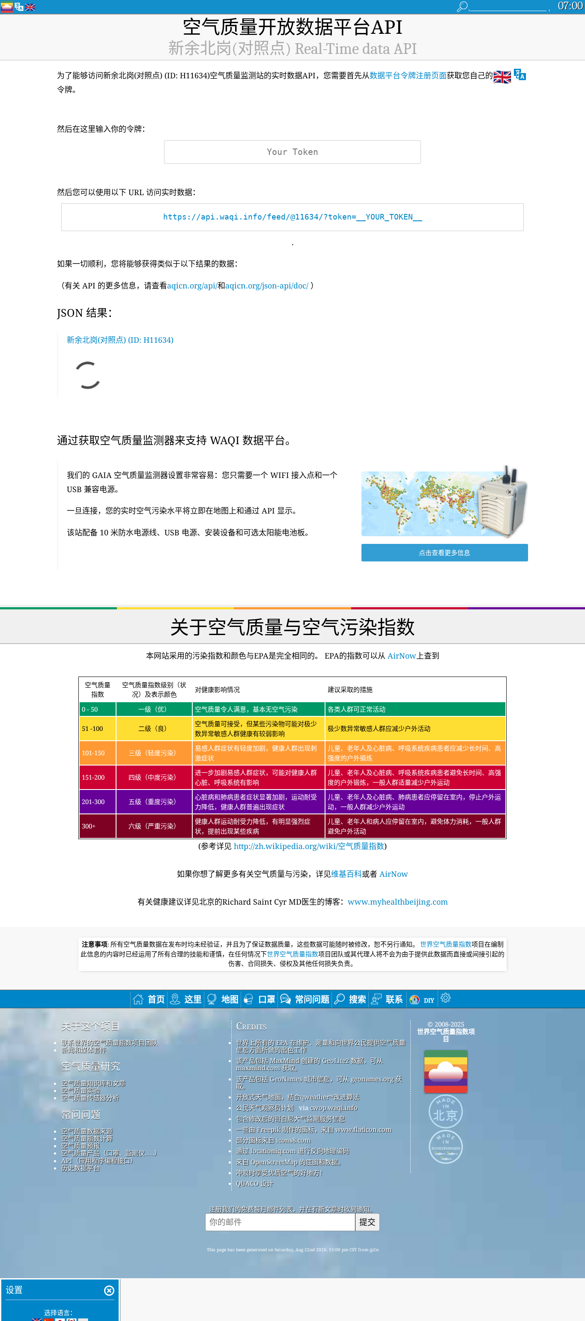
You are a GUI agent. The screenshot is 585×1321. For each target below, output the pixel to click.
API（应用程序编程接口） (99, 1160)
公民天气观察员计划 (265, 1107)
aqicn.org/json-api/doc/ (266, 285)
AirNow (400, 655)
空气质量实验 (80, 1090)
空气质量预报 (80, 1145)
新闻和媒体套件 (83, 1049)
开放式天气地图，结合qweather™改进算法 (297, 1096)
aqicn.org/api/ (192, 285)
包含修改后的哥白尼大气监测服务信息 (290, 1118)
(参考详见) (291, 766)
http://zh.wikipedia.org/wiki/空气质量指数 (308, 846)
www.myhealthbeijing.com (398, 901)
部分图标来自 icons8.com (273, 1140)
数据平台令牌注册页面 (408, 75)
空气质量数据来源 (87, 1131)
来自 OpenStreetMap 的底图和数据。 (290, 1162)
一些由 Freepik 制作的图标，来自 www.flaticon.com (313, 1129)
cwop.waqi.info (334, 1107)
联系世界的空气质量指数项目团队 (109, 1042)
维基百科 (346, 874)
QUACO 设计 (254, 1183)
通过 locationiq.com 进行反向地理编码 (292, 1150)
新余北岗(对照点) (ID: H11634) (120, 340)
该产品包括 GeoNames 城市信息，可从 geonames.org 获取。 (319, 1082)
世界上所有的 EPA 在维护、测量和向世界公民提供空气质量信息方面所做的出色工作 (321, 1046)
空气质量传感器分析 (90, 1097)
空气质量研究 (90, 1066)
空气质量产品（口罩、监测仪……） (111, 1153)
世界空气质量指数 (446, 944)
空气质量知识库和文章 (93, 1083)
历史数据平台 (80, 1168)
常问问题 (81, 1114)
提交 (367, 1222)
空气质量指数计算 (87, 1138)
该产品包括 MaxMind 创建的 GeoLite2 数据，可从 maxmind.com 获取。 (309, 1064)
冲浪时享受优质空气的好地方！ (281, 1172)
